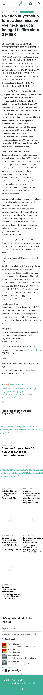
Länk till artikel (17, 384)
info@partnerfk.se (32, 349)
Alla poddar (6, 667)
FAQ (34, 634)
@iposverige (13, 670)
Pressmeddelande (27, 12)
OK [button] (21, 689)
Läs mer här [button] (29, 683)
